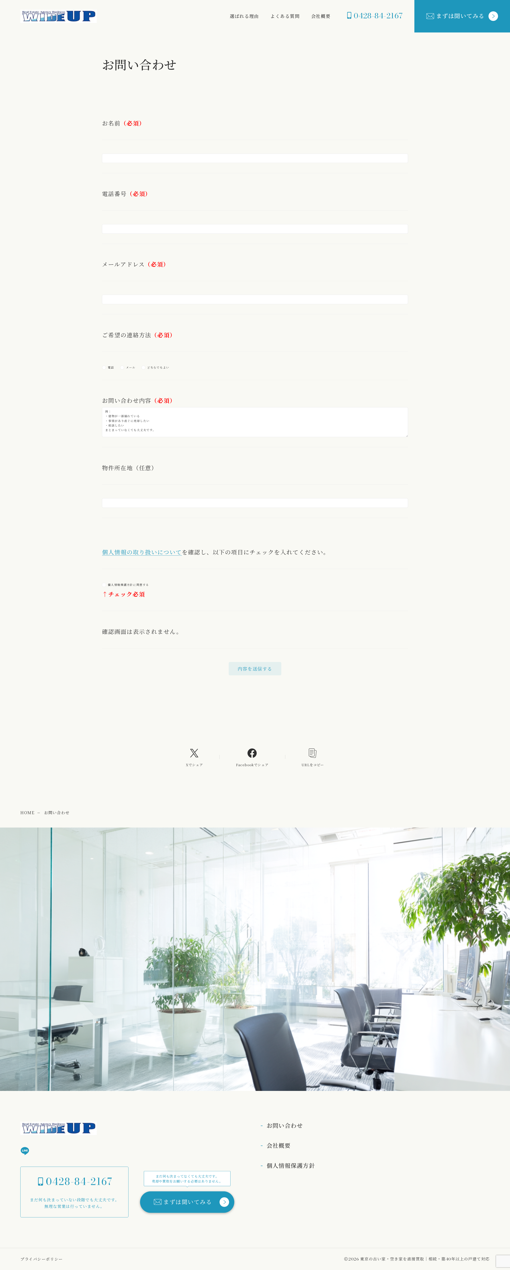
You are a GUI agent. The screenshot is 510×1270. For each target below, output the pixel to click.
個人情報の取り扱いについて (142, 552)
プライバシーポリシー (41, 1259)
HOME (27, 812)
